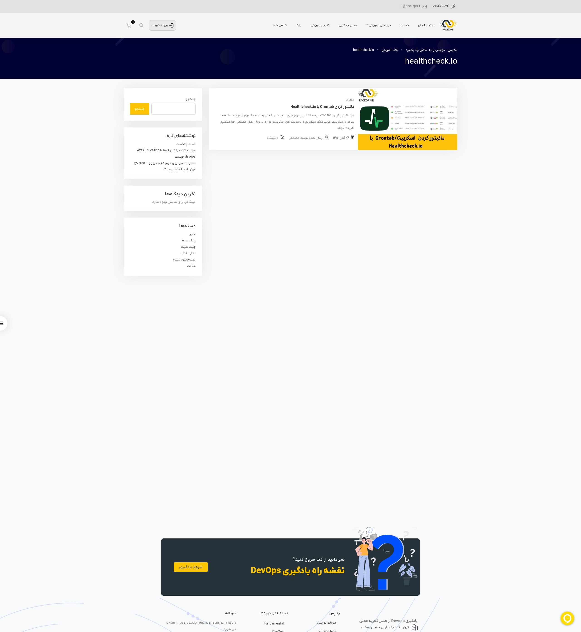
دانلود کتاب (188, 253)
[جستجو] (141, 25)
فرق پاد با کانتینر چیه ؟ (180, 169)
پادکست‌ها (189, 240)
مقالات (350, 100)
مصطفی (294, 138)
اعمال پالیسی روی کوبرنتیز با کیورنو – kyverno (165, 163)
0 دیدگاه (272, 138)
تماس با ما (280, 25)
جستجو (191, 99)
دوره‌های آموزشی (379, 25)
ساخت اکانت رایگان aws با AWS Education (166, 150)
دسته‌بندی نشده (184, 260)
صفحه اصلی (426, 25)
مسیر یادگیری (348, 25)
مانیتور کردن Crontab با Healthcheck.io (322, 107)
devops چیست (185, 157)
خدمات (404, 25)
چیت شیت (188, 247)
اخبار (193, 234)
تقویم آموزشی (320, 25)
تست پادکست (186, 144)
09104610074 (441, 6)
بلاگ (298, 25)
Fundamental (274, 624)
